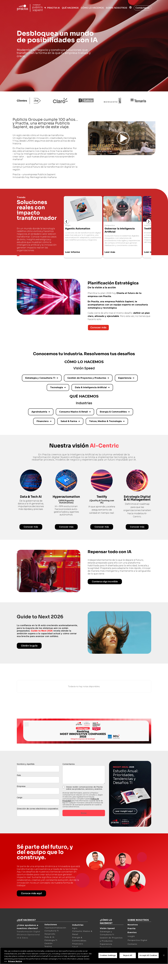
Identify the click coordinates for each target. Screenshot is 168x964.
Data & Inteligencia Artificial (91, 387)
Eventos (132, 932)
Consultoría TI (51, 931)
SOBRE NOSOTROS (116, 7)
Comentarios (68, 764)
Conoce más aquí (31, 893)
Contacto (132, 944)
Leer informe (72, 252)
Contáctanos (142, 8)
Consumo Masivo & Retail (73, 412)
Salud (75, 947)
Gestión (48, 943)
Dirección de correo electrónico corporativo (37, 808)
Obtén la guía (29, 645)
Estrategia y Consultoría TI (40, 378)
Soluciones (50, 924)
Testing (48, 946)
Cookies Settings (108, 955)
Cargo (19, 797)
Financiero (43, 421)
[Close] (164, 955)
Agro (74, 928)
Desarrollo (49, 934)
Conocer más (98, 327)
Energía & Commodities (113, 412)
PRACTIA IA (53, 7)
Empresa (21, 786)
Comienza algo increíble (105, 581)
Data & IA (49, 937)
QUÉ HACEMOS (70, 7)
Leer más (110, 252)
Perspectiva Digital (137, 940)
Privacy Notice (15, 961)
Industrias (77, 925)
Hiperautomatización (55, 928)
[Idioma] (130, 8)
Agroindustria (39, 412)
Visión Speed (107, 928)
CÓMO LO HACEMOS (92, 7)
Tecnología (56, 387)
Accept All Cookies (148, 955)
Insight (131, 936)
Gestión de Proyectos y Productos (86, 378)
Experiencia (124, 378)
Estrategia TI (50, 940)
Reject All (127, 955)
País (19, 775)
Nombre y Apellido (26, 764)
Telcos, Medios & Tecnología (105, 421)
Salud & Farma (69, 421)
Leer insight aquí (124, 811)
